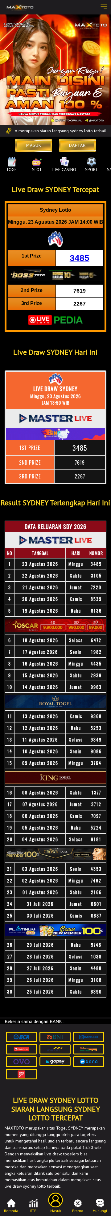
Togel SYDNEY (69, 1128)
